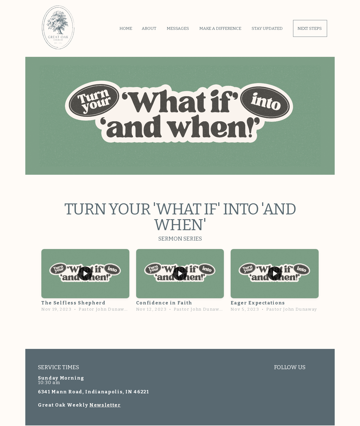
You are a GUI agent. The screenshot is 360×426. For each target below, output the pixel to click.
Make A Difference (220, 28)
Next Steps (310, 28)
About (149, 28)
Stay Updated (268, 28)
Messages (178, 28)
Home (126, 28)
